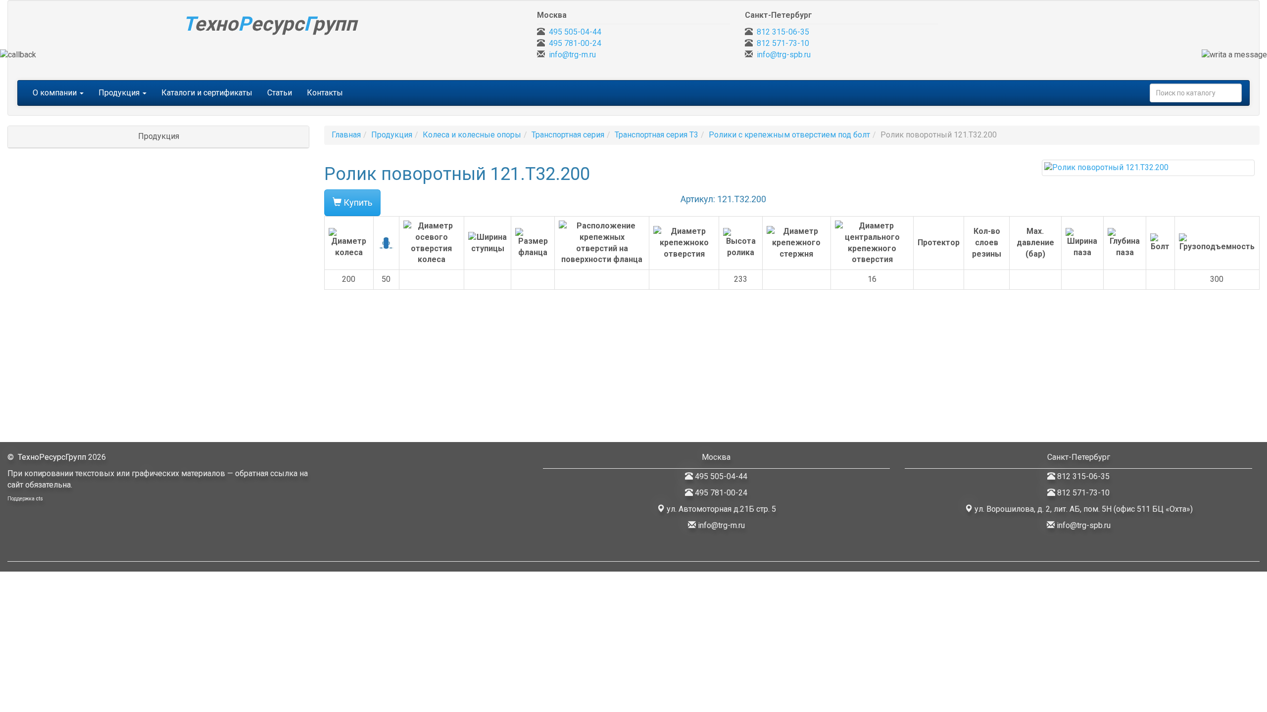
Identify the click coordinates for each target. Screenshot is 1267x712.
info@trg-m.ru (572, 54)
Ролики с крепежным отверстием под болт (789, 134)
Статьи (279, 92)
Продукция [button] (120, 92)
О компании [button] (56, 92)
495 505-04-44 (575, 32)
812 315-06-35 (783, 32)
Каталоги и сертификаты (206, 92)
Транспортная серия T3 (656, 134)
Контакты (325, 92)
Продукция (391, 134)
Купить (356, 202)
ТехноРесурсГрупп (52, 457)
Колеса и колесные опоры (472, 134)
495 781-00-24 (575, 43)
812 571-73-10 (783, 43)
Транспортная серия (568, 134)
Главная (346, 134)
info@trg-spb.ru (784, 54)
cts (39, 498)
